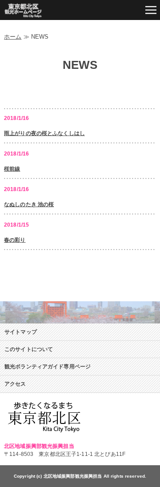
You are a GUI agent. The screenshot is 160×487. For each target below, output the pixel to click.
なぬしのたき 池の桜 (29, 204)
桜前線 (12, 169)
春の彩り (15, 240)
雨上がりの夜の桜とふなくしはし (44, 133)
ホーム (12, 36)
